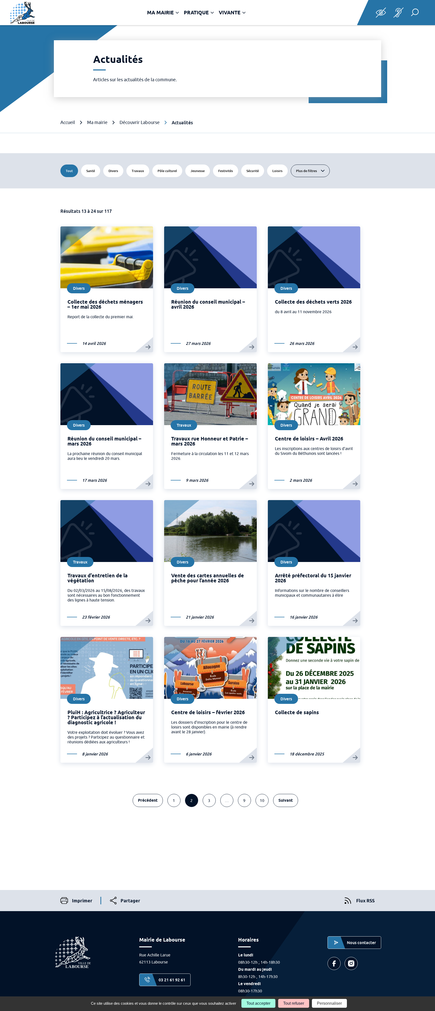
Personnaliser (329, 1003)
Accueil (67, 122)
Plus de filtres (306, 171)
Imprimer (76, 901)
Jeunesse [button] (200, 171)
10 (262, 800)
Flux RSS (365, 900)
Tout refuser (293, 1003)
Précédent (148, 800)
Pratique (196, 12)
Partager (125, 901)
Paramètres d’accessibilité (381, 13)
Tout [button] (69, 171)
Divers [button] (115, 171)
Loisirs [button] (280, 171)
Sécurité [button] (255, 171)
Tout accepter (258, 1003)
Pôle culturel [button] (169, 171)
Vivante (229, 12)
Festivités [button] (228, 171)
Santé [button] (93, 171)
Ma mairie (160, 12)
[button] (415, 12)
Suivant (285, 800)
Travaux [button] (140, 171)
